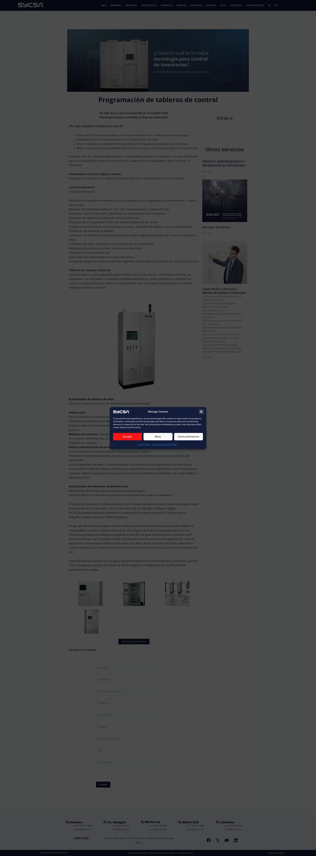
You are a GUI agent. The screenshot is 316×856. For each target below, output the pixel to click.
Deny (158, 436)
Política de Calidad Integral (164, 444)
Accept (127, 436)
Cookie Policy (144, 444)
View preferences (188, 436)
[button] (201, 411)
